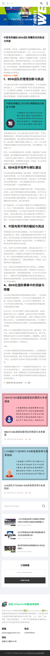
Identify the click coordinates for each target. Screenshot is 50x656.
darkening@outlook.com (11, 633)
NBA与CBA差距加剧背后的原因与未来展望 (24, 433)
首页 (5, 19)
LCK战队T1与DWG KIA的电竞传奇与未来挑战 (24, 487)
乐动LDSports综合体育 (35, 653)
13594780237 (29, 633)
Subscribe (25, 580)
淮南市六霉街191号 (9, 641)
